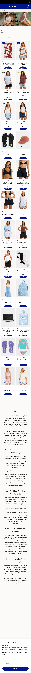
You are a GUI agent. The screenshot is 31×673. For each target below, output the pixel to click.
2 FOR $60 (8, 97)
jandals (24, 539)
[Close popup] (28, 642)
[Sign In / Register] (24, 7)
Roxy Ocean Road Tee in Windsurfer (8, 93)
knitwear (15, 523)
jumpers (21, 521)
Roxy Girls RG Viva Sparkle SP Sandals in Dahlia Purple (8, 360)
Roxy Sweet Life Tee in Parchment (23, 389)
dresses (13, 505)
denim (24, 503)
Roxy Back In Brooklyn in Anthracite (8, 331)
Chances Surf (8, 415)
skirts (21, 505)
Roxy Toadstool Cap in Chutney (23, 153)
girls (25, 415)
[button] (4, 146)
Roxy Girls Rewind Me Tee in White (23, 124)
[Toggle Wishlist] (8, 149)
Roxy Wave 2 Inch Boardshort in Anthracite (8, 213)
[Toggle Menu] (2, 6)
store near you (21, 440)
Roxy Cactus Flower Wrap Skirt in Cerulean (8, 124)
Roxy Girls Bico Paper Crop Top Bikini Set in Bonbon (8, 389)
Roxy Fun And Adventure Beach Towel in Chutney (8, 64)
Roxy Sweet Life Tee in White (23, 213)
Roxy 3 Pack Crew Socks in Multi (23, 272)
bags (7, 571)
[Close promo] (29, 2)
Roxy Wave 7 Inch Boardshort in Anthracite (23, 183)
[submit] (29, 10)
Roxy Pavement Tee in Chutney (23, 64)
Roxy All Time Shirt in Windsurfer (8, 243)
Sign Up (15, 668)
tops (23, 501)
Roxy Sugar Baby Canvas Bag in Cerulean (23, 301)
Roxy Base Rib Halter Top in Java (23, 243)
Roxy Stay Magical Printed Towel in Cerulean (23, 331)
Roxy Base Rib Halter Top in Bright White (8, 272)
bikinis (23, 461)
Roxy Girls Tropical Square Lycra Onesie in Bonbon (23, 360)
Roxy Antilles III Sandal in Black (8, 153)
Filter (8, 37)
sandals (13, 540)
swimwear (7, 472)
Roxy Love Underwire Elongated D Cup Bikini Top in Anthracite (8, 183)
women (10, 417)
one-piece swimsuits (12, 463)
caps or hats (16, 580)
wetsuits (19, 480)
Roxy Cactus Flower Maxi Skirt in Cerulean (8, 301)
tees (6, 503)
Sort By (24, 37)
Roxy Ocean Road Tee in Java (23, 93)
